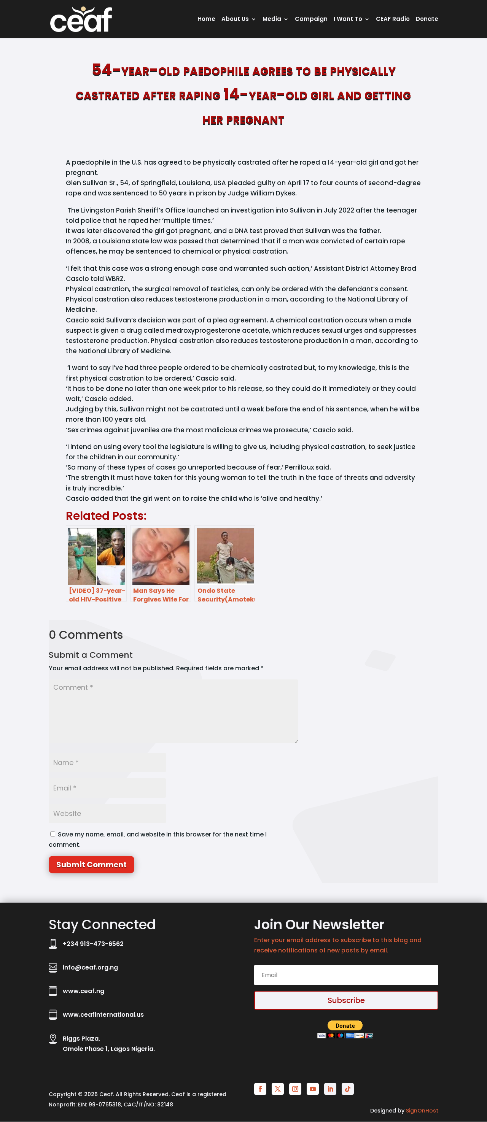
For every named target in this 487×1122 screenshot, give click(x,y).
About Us (235, 19)
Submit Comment (91, 864)
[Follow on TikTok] (348, 1089)
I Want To (348, 19)
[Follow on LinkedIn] (330, 1089)
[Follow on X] (278, 1089)
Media (272, 19)
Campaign (311, 19)
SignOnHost (422, 1110)
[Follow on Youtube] (313, 1089)
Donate (427, 19)
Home (206, 19)
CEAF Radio (393, 19)
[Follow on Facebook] (260, 1089)
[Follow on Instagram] (295, 1089)
